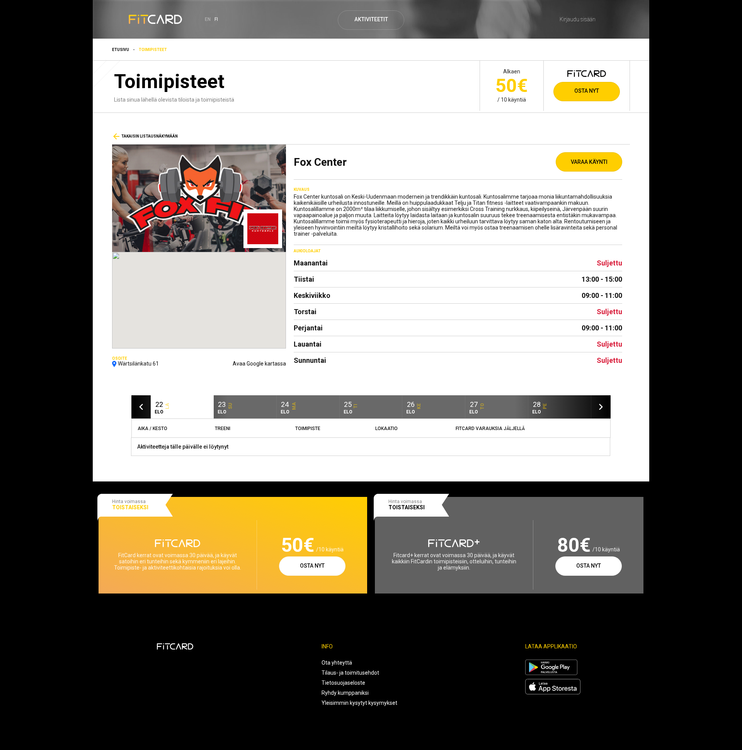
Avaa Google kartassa (259, 364)
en (208, 19)
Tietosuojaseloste (343, 683)
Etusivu (120, 50)
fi (216, 19)
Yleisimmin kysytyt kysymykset (359, 703)
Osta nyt (586, 91)
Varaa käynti (589, 162)
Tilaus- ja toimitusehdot (350, 673)
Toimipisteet (153, 50)
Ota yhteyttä (337, 663)
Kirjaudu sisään (578, 19)
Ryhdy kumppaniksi (345, 693)
